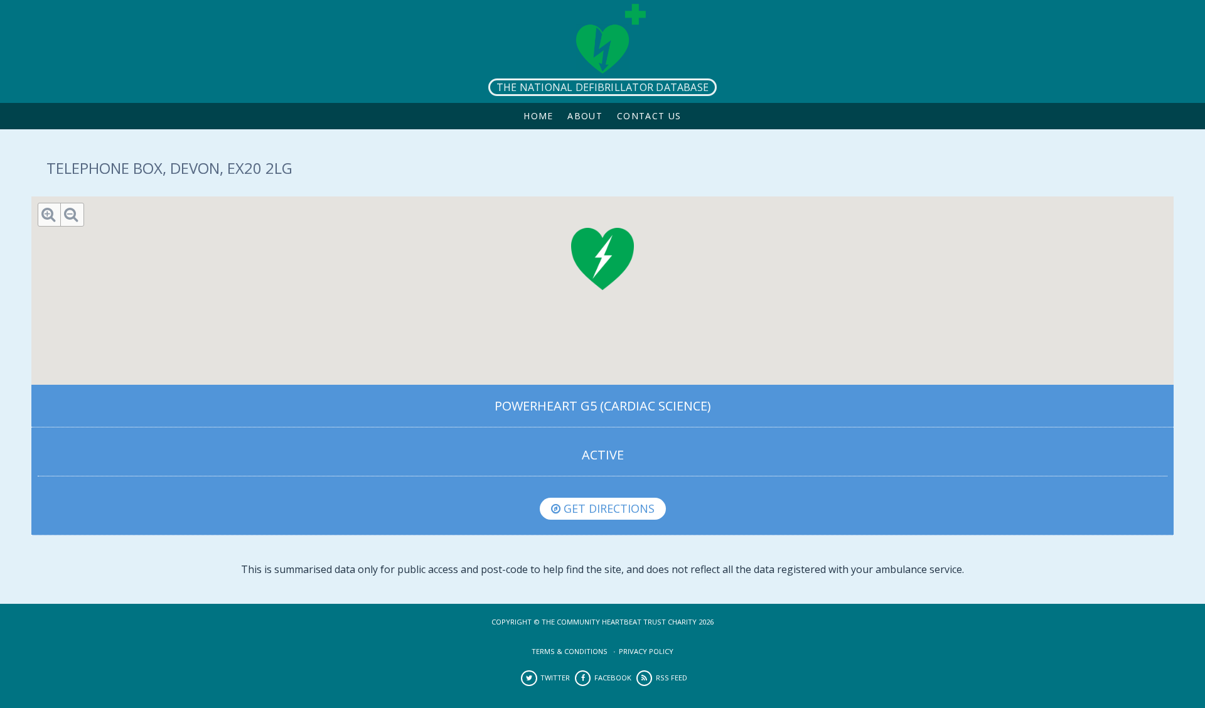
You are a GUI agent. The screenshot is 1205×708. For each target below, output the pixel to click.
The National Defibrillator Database (602, 87)
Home (538, 116)
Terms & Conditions (570, 651)
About (584, 116)
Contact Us (649, 116)
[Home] (602, 51)
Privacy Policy (646, 651)
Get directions (607, 508)
